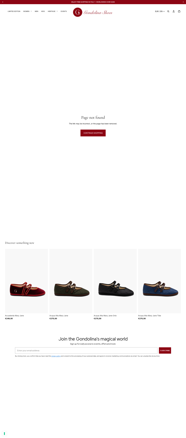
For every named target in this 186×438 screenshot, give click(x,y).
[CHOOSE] (44, 309)
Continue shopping (93, 133)
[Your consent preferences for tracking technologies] (4, 433)
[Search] (168, 11)
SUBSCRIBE (165, 350)
